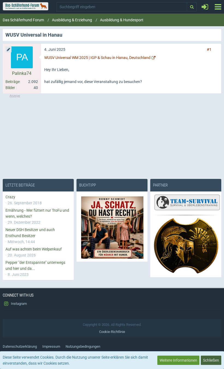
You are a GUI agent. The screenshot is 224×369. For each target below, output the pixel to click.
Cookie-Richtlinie (112, 332)
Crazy (10, 197)
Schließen (211, 360)
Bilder (10, 87)
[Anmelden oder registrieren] (204, 7)
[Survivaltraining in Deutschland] (186, 203)
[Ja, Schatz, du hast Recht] (112, 227)
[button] (218, 7)
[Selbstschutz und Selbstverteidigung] (186, 245)
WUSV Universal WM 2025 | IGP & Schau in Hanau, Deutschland (97, 57)
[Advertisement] (112, 136)
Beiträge (12, 81)
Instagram (18, 304)
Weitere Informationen (178, 360)
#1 (209, 49)
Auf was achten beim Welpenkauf (33, 249)
